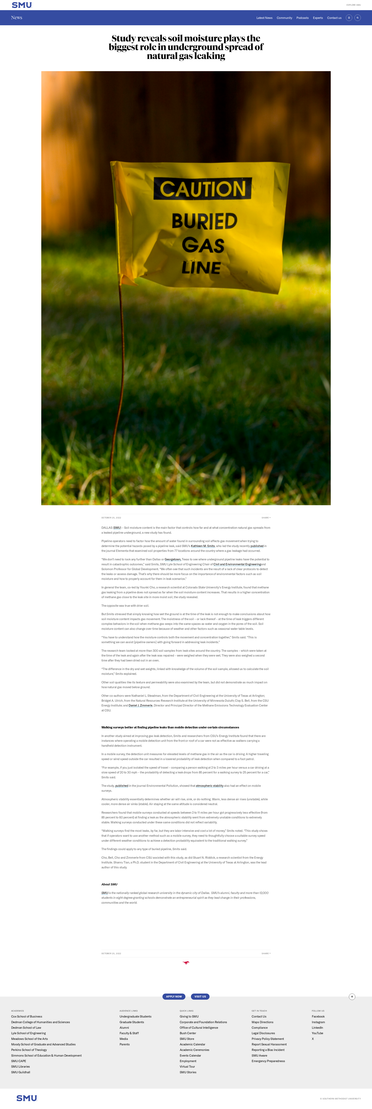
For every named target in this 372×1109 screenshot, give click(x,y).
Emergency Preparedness (268, 1061)
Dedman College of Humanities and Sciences (40, 1022)
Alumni (124, 1027)
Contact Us (259, 1016)
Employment (188, 1061)
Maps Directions (262, 1022)
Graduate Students (132, 1022)
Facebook (318, 1016)
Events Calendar (190, 1055)
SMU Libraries (20, 1066)
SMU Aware (259, 1055)
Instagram (318, 1022)
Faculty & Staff (129, 1033)
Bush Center (188, 1033)
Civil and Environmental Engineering (237, 564)
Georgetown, (173, 559)
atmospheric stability (209, 785)
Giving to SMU (189, 1016)
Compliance (260, 1027)
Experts (318, 18)
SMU (117, 527)
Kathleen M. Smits (203, 546)
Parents (125, 1044)
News (16, 17)
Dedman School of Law (26, 1027)
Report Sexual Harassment (269, 1044)
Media (124, 1039)
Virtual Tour (187, 1066)
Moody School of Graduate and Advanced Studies (43, 1044)
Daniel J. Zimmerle (140, 705)
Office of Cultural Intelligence (199, 1027)
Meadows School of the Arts (29, 1039)
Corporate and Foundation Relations (203, 1022)
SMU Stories (188, 1072)
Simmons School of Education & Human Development (46, 1055)
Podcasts (302, 18)
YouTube (317, 1033)
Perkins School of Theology (29, 1050)
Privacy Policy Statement (268, 1039)
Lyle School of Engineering (28, 1033)
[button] (352, 997)
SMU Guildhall (20, 1072)
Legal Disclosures (263, 1033)
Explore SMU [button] (354, 5)
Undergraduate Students (135, 1016)
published (257, 546)
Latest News (264, 18)
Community (284, 18)
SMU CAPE (18, 1061)
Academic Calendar (192, 1044)
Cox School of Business (26, 1016)
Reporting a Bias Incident (268, 1050)
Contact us (334, 18)
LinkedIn (317, 1027)
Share (265, 517)
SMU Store (187, 1039)
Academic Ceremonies (194, 1050)
